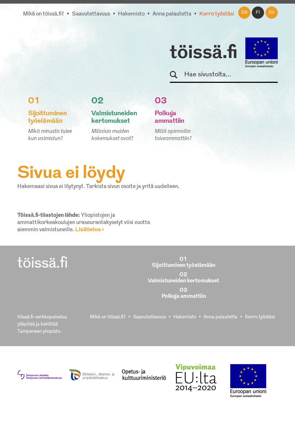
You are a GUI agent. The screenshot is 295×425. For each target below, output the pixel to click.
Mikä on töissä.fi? (43, 14)
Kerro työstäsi (216, 14)
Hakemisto (131, 14)
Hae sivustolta (177, 75)
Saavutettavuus (91, 14)
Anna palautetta (172, 14)
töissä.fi (203, 53)
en (244, 12)
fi (258, 12)
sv (271, 12)
